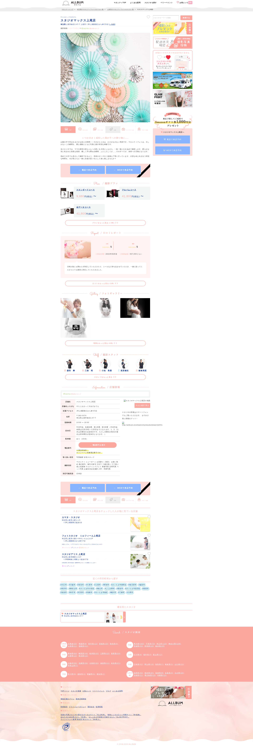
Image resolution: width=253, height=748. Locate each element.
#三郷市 (121, 592)
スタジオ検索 (76, 691)
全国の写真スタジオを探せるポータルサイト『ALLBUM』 (83, 715)
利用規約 (64, 707)
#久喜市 (89, 585)
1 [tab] (95, 124)
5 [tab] (111, 124)
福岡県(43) (138, 673)
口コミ (85, 130)
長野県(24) (116, 653)
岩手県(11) (93, 644)
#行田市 (80, 592)
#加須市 (64, 592)
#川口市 (64, 585)
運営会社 (90, 707)
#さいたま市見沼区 (132, 589)
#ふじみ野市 (110, 589)
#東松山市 (73, 589)
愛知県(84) (72, 653)
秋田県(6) (114, 644)
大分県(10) (179, 673)
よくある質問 (117, 691)
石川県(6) (138, 655)
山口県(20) (179, 664)
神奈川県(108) (175, 644)
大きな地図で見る (142, 405)
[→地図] (112, 24)
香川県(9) (72, 674)
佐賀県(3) (169, 673)
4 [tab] (107, 124)
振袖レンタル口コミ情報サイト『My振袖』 (124, 715)
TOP (70, 130)
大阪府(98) (72, 663)
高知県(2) (101, 674)
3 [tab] (103, 124)
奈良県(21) (116, 663)
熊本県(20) (149, 673)
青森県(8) (83, 644)
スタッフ (145, 130)
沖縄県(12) (162, 675)
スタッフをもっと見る (103, 377)
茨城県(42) (138, 646)
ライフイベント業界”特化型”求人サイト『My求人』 (81, 719)
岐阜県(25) (94, 653)
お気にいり (185, 3)
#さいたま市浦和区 (118, 585)
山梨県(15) (72, 656)
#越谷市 (142, 585)
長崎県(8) (159, 673)
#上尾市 (97, 585)
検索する (186, 18)
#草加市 (106, 585)
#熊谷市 (120, 589)
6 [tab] (115, 124)
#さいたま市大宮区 (86, 589)
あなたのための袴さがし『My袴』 (74, 717)
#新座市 (145, 589)
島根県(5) (169, 664)
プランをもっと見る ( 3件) (103, 223)
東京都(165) (139, 644)
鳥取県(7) (159, 664)
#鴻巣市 (89, 592)
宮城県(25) (104, 644)
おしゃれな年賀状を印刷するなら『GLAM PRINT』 (109, 717)
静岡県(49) (83, 653)
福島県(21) (83, 646)
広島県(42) (138, 664)
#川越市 (72, 585)
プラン (100, 130)
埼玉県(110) (162, 644)
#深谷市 (80, 585)
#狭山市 (99, 589)
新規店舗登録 (81, 699)
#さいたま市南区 (101, 592)
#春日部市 (132, 585)
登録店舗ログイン (68, 699)
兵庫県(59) (83, 663)
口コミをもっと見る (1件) (104, 283)
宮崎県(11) (138, 675)
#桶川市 (113, 592)
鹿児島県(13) (150, 675)
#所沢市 (64, 589)
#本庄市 (72, 592)
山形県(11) (72, 646)
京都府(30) (94, 663)
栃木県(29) (160, 646)
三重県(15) (105, 653)
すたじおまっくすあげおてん (68, 17)
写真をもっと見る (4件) (103, 343)
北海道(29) (72, 644)
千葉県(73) (150, 644)
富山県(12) (157, 655)
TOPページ (65, 691)
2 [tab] (99, 124)
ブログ (108, 691)
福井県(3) (147, 655)
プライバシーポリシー (77, 707)
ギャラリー (130, 130)
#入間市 (130, 592)
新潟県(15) (83, 656)
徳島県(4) (81, 674)
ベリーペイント (98, 691)
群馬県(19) (149, 646)
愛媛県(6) (91, 674)
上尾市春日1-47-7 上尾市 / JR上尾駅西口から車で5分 (85, 24)
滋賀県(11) (105, 663)
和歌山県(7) (73, 666)
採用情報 (99, 707)
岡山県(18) (149, 664)
